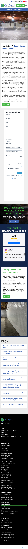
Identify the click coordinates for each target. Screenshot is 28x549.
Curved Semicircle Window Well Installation (10, 460)
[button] (20, 5)
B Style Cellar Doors (5, 470)
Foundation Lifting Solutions (6, 497)
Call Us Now (6, 104)
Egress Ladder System (5, 456)
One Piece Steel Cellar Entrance (7, 479)
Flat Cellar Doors (4, 469)
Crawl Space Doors (5, 477)
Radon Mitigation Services (6, 522)
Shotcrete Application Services (7, 534)
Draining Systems (4, 451)
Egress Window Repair (5, 455)
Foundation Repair (4, 450)
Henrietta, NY (7, 46)
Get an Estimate (14, 221)
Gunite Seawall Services (6, 539)
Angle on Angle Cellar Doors (7, 475)
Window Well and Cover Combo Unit (8, 488)
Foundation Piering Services (7, 496)
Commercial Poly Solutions (6, 529)
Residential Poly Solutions (6, 527)
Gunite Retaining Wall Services (7, 537)
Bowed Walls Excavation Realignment (9, 500)
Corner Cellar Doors (5, 472)
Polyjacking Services (5, 494)
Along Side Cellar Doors (6, 474)
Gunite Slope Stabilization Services (8, 540)
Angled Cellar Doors (5, 467)
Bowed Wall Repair (5, 502)
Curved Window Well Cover (6, 483)
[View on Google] (6, 250)
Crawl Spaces (4, 447)
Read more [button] (7, 259)
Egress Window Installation (6, 453)
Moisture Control (4, 448)
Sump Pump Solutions (5, 445)
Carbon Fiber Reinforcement (7, 499)
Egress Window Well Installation (7, 458)
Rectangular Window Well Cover (7, 482)
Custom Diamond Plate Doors (7, 480)
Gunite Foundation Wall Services (7, 535)
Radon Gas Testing (5, 520)
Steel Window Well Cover (6, 485)
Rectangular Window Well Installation (8, 461)
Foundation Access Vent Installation (8, 463)
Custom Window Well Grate (6, 487)
